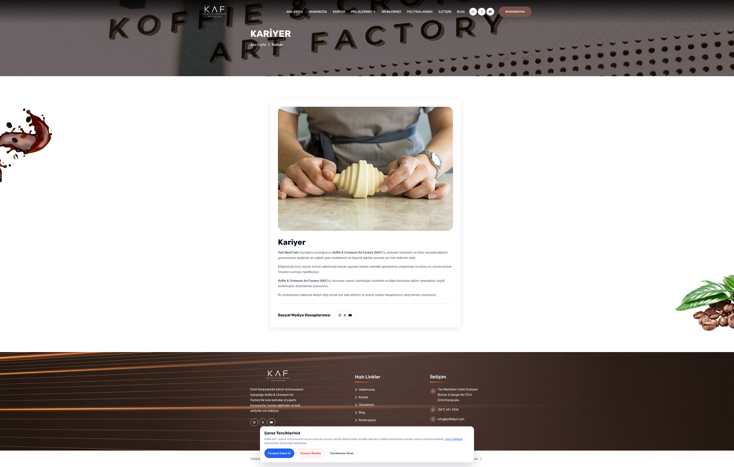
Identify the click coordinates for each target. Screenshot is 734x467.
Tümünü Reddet (310, 453)
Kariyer (363, 397)
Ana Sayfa (258, 45)
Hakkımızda (367, 389)
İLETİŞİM (444, 12)
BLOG (461, 12)
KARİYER (339, 12)
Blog (362, 412)
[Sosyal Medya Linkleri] (254, 422)
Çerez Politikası (454, 439)
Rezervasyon (367, 420)
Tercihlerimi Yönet (342, 453)
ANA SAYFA (294, 12)
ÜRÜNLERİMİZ (391, 12)
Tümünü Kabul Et (279, 453)
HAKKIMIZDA (318, 12)
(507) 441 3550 (448, 409)
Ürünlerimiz (366, 405)
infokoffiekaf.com (451, 419)
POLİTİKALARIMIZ (420, 12)
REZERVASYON (515, 11)
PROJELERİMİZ (361, 12)
